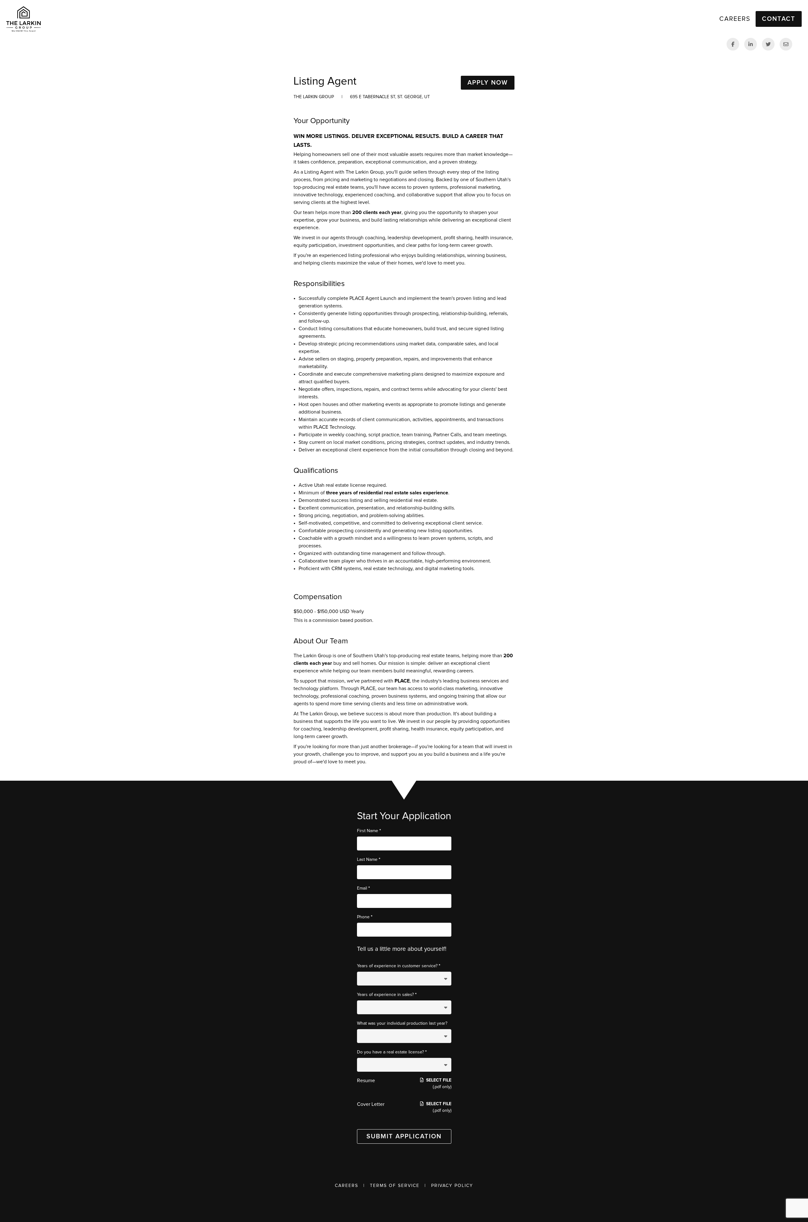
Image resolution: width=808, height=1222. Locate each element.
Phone (364, 917)
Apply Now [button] (487, 83)
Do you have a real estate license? (392, 1052)
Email (363, 888)
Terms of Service (394, 1185)
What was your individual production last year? (402, 1023)
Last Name (368, 859)
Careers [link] (735, 19)
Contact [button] (778, 19)
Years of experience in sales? (387, 994)
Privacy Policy (452, 1185)
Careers (346, 1185)
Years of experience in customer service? (398, 966)
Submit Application (404, 1136)
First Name (369, 830)
